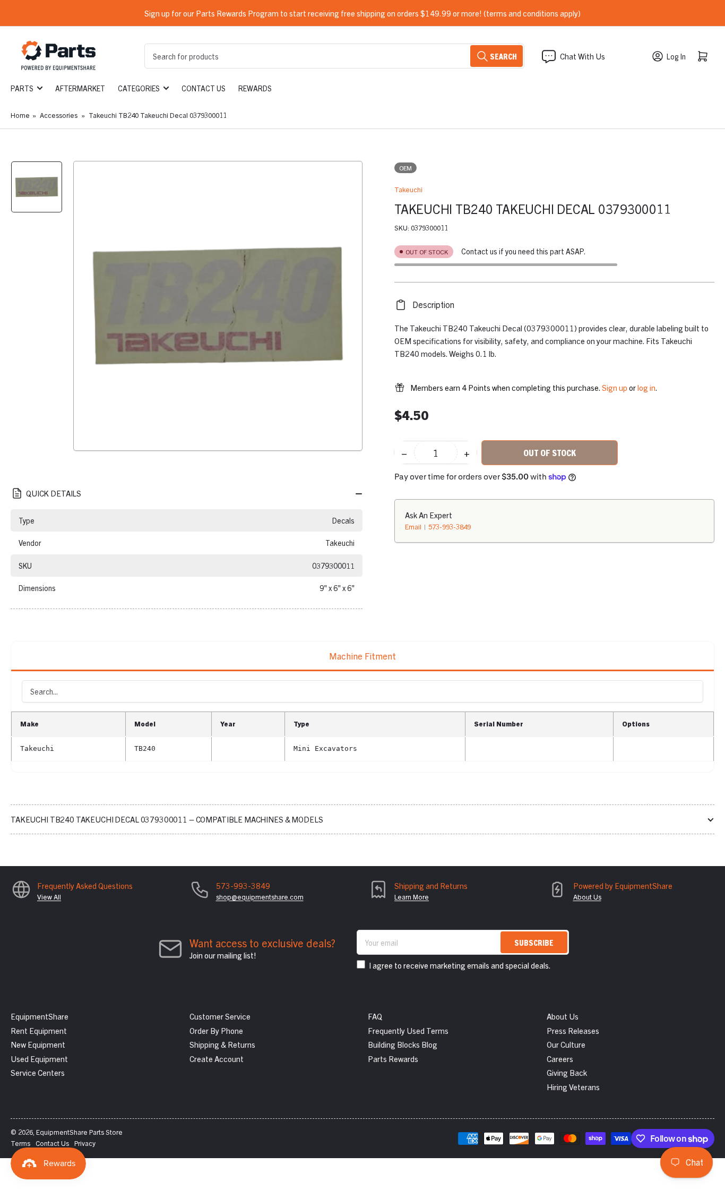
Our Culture (566, 1044)
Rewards (255, 88)
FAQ (375, 1016)
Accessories (58, 114)
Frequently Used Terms (408, 1030)
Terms (20, 1143)
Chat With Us (582, 56)
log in (646, 387)
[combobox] (334, 56)
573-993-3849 (449, 526)
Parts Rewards (393, 1059)
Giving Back (567, 1072)
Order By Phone (216, 1030)
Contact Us (204, 88)
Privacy (85, 1143)
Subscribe (534, 942)
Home (20, 114)
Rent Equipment (39, 1030)
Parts (22, 88)
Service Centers (38, 1072)
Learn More (411, 896)
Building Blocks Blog (402, 1044)
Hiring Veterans (573, 1087)
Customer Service (220, 1016)
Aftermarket (80, 88)
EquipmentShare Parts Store (79, 1131)
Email (414, 526)
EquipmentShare (39, 1016)
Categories (139, 88)
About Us (587, 896)
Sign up (614, 387)
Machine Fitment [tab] (362, 655)
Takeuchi (408, 189)
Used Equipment (39, 1059)
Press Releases (573, 1030)
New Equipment (38, 1044)
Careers (560, 1059)
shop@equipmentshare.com (260, 896)
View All (49, 896)
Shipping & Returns (222, 1044)
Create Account (216, 1059)
